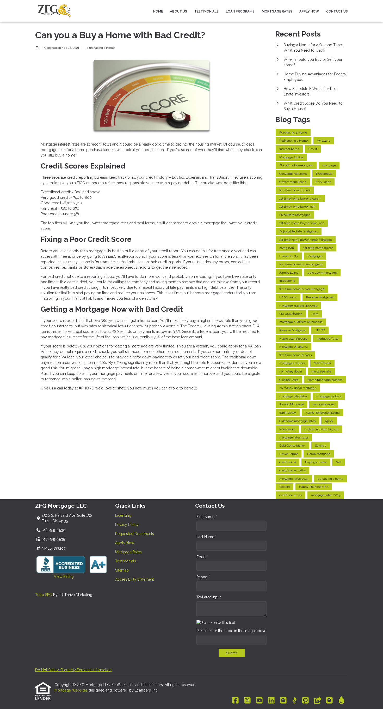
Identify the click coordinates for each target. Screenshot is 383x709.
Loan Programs (240, 11)
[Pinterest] (305, 701)
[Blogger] (283, 701)
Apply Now (309, 11)
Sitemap (122, 570)
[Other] (317, 701)
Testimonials (206, 11)
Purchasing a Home (101, 48)
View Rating (54, 576)
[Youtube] (259, 701)
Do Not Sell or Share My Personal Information (73, 670)
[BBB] (294, 701)
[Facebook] (235, 701)
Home (158, 11)
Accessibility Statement (134, 579)
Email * (202, 557)
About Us (178, 11)
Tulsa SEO (43, 595)
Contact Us (337, 11)
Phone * (202, 577)
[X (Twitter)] (247, 701)
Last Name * (206, 537)
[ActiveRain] (341, 701)
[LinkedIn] (271, 701)
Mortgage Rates (277, 11)
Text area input (208, 597)
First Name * (206, 517)
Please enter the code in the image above (231, 631)
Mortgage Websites (71, 690)
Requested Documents (134, 534)
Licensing (123, 515)
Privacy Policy (127, 524)
